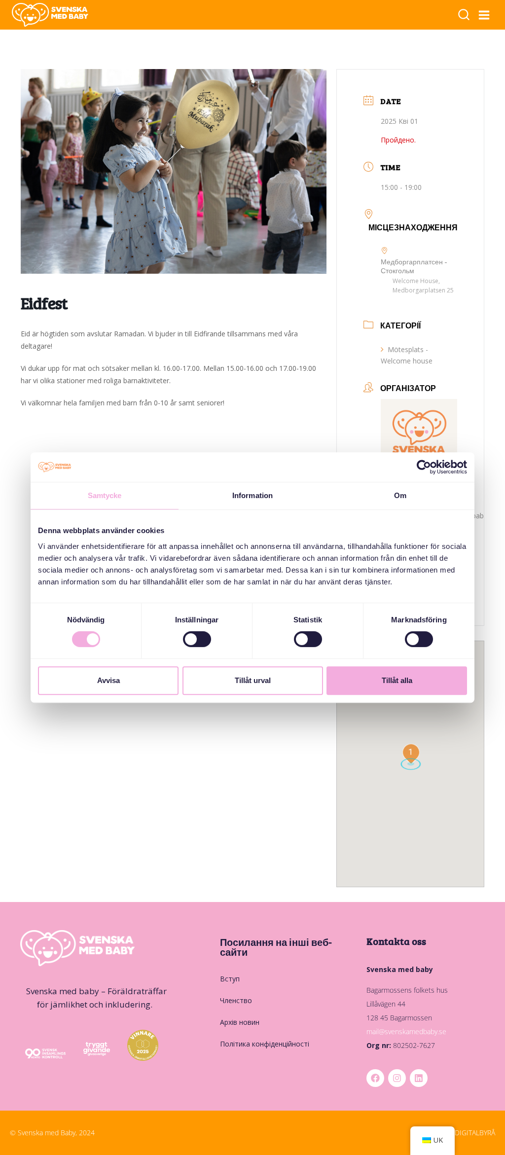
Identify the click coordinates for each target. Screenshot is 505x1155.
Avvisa (108, 680)
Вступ (230, 978)
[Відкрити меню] (484, 15)
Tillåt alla (397, 680)
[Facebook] (375, 1078)
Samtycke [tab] (105, 495)
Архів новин (239, 1022)
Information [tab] (252, 495)
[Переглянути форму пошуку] (463, 15)
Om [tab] (400, 495)
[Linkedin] (419, 1078)
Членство (236, 1000)
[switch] (197, 639)
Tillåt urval (253, 680)
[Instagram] (397, 1078)
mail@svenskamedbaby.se (406, 1031)
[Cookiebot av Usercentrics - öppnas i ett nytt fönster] (424, 467)
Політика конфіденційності (264, 1043)
